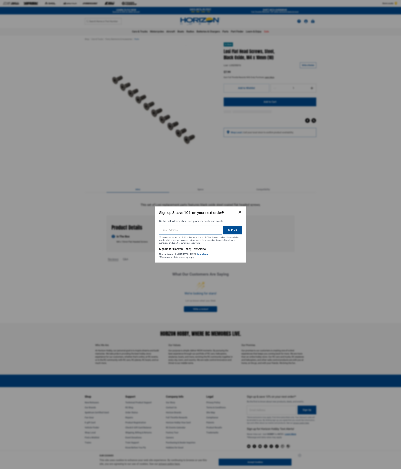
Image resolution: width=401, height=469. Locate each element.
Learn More (202, 254)
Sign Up (232, 229)
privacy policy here (192, 243)
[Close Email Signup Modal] (240, 212)
